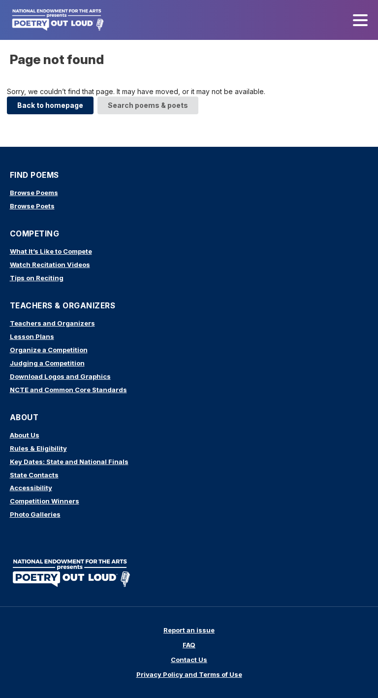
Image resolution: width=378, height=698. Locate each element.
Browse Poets (32, 206)
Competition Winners (44, 501)
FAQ (189, 645)
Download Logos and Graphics (60, 376)
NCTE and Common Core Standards (68, 390)
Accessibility (31, 488)
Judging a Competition (47, 363)
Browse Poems (34, 193)
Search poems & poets (148, 105)
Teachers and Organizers (52, 323)
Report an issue (189, 630)
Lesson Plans (32, 336)
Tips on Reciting (36, 278)
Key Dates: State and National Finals (69, 461)
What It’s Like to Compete (51, 251)
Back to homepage (50, 105)
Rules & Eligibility (38, 448)
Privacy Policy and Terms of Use (189, 674)
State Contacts (34, 475)
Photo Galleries (35, 514)
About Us (24, 435)
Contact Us (189, 660)
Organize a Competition (49, 350)
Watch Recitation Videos (50, 264)
